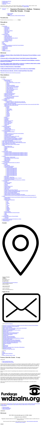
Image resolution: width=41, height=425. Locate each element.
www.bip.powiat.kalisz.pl (14, 282)
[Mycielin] (9, 404)
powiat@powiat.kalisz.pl (9, 323)
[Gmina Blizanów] (3, 403)
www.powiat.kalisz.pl (5, 282)
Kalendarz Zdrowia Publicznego (7, 353)
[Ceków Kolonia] (17, 403)
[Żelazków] (3, 405)
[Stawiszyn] (23, 404)
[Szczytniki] (31, 404)
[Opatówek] (15, 404)
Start (3, 351)
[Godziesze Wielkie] (25, 403)
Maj (3, 354)
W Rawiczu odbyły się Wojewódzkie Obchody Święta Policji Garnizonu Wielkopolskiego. (18, 58)
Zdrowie (3, 352)
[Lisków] (3, 404)
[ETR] (7, 72)
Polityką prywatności (25, 5)
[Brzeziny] (10, 403)
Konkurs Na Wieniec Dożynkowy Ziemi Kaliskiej (10, 66)
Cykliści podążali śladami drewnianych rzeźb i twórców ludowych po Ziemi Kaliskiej (17, 68)
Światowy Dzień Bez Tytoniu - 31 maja (8, 355)
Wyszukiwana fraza (3, 19)
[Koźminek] (35, 403)
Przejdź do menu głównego (6, 1)
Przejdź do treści (5, 2)
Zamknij (24, 6)
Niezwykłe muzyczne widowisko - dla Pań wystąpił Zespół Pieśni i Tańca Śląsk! (16, 70)
